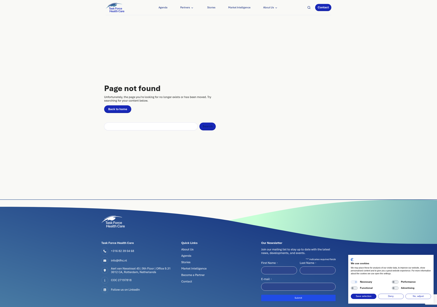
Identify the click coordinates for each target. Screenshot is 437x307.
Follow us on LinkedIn (125, 289)
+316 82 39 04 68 (122, 251)
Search (208, 126)
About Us (268, 7)
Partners (185, 7)
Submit (298, 297)
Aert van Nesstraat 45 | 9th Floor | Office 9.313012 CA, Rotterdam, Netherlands (141, 270)
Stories (211, 7)
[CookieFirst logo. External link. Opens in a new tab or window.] (352, 259)
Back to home (117, 109)
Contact (323, 7)
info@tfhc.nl (119, 260)
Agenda (163, 7)
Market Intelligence (239, 7)
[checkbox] (354, 282)
